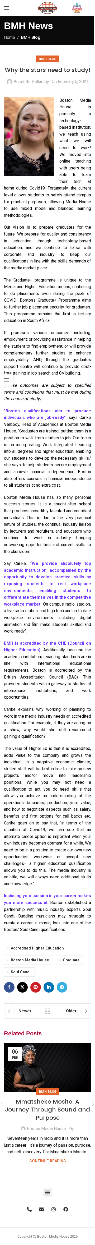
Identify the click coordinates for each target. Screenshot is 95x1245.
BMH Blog (30, 37)
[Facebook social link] (9, 987)
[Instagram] (53, 1209)
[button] (47, 1192)
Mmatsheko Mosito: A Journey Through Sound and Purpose (47, 1110)
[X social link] (22, 987)
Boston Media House (30, 960)
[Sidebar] (6, 380)
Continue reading (47, 1161)
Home (9, 37)
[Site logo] (47, 7)
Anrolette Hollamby (31, 81)
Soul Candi (21, 972)
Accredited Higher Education (37, 948)
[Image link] (77, 7)
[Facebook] (65, 1209)
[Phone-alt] (29, 1209)
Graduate (71, 960)
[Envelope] (41, 1209)
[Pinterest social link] (35, 987)
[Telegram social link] (62, 987)
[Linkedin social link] (49, 987)
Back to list (47, 1011)
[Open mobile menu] (6, 8)
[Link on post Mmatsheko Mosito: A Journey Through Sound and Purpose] (47, 1067)
